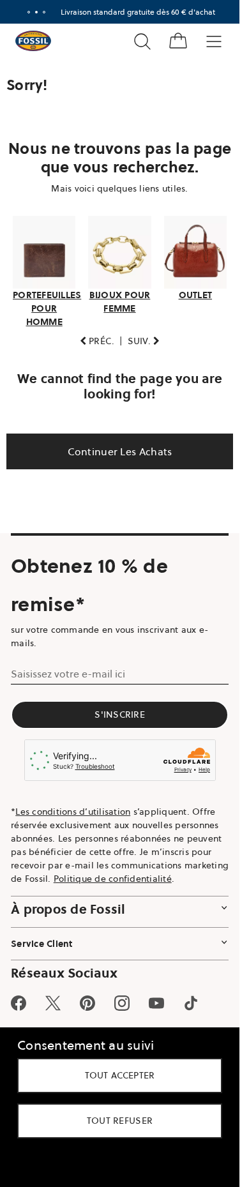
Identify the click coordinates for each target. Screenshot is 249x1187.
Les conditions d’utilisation (72, 811)
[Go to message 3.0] (44, 12)
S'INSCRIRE (119, 714)
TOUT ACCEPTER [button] (120, 1075)
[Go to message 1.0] (28, 12)
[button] (97, 341)
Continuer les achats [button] (120, 451)
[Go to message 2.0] (36, 12)
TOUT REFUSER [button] (120, 1120)
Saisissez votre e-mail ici (68, 674)
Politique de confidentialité (113, 878)
